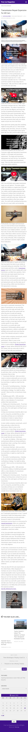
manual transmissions (6, 523)
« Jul (2, 715)
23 (25, 708)
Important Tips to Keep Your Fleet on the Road (6, 642)
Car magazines (7, 16)
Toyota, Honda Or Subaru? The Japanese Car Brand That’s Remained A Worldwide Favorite (19, 635)
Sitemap (17, 727)
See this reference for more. (8, 588)
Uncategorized (6, 5)
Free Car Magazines (8, 2)
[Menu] (26, 2)
